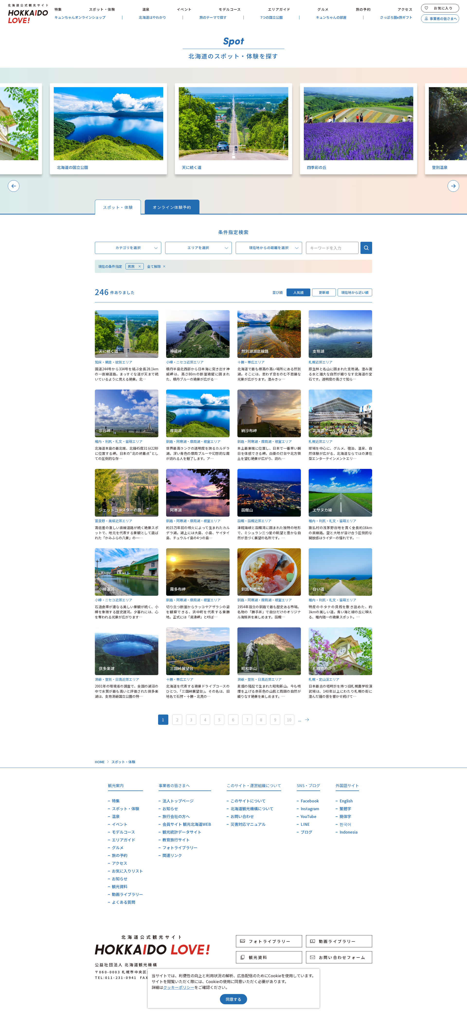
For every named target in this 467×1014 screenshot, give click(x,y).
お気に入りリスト (127, 871)
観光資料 (119, 886)
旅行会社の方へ (176, 816)
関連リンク (172, 855)
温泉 (146, 9)
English (346, 801)
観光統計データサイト (181, 832)
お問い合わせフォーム (342, 957)
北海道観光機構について (252, 808)
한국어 (345, 824)
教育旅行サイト (176, 840)
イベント (184, 9)
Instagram (310, 808)
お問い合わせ (242, 816)
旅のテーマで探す (213, 17)
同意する (233, 999)
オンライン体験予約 (172, 207)
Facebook (310, 801)
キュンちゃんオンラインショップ (80, 17)
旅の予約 (363, 9)
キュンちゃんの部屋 (331, 17)
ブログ (306, 832)
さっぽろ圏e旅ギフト (396, 17)
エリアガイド (279, 9)
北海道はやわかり (152, 17)
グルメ (323, 9)
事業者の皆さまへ (443, 18)
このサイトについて (248, 801)
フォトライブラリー (180, 847)
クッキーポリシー (178, 987)
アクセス (405, 9)
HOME (100, 762)
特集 (58, 9)
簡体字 (345, 816)
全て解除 (154, 266)
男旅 (131, 266)
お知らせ (119, 879)
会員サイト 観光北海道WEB (186, 824)
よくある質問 (123, 902)
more (55, 85)
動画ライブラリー (127, 894)
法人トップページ (178, 801)
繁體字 (345, 808)
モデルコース (230, 9)
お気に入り (443, 8)
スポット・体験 (102, 9)
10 (289, 720)
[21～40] (307, 720)
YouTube (308, 816)
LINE (305, 824)
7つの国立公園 (271, 17)
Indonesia (349, 832)
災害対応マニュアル (248, 824)
